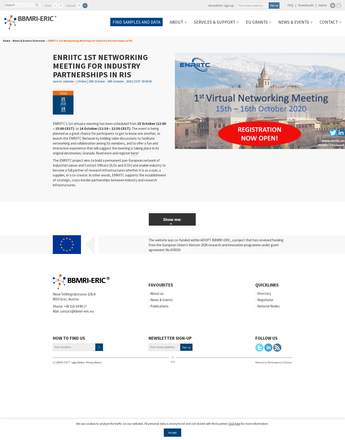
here (134, 153)
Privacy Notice (93, 362)
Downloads (306, 5)
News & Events (293, 22)
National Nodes (268, 306)
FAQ (290, 5)
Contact (329, 22)
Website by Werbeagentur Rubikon (273, 362)
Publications (159, 306)
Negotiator (265, 300)
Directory (264, 293)
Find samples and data (136, 22)
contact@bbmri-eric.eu (77, 311)
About (176, 22)
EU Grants (257, 22)
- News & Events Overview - (28, 40)
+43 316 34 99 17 (75, 306)
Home (323, 5)
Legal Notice (78, 362)
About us (157, 293)
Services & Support (214, 22)
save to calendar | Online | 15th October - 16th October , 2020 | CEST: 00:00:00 (102, 81)
